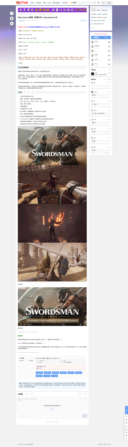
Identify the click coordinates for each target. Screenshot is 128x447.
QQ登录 (99, 14)
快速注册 (109, 2)
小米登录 (105, 17)
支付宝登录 (105, 14)
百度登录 (94, 17)
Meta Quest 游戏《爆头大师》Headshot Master (106, 134)
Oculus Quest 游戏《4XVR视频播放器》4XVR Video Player (108, 107)
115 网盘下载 (54, 376)
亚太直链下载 (63, 372)
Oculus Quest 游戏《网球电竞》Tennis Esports (105, 125)
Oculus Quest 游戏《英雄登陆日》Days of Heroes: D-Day (108, 152)
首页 (24, 14)
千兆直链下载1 (39, 372)
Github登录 (101, 23)
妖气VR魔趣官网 (29, 444)
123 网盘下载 (47, 376)
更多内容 (65, 2)
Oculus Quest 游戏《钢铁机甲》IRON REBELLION (106, 97)
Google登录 (94, 20)
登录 (103, 2)
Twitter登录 (94, 23)
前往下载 (84, 20)
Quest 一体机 (29, 14)
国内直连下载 (71, 372)
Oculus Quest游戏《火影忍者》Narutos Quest (105, 88)
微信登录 (94, 14)
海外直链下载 (55, 372)
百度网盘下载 (78, 372)
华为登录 (99, 17)
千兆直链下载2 (48, 372)
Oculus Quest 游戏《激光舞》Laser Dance (105, 143)
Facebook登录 (102, 20)
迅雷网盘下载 (39, 376)
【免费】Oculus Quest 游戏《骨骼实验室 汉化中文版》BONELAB (109, 116)
